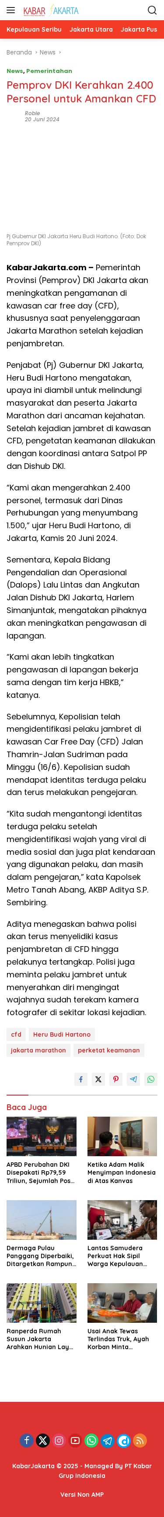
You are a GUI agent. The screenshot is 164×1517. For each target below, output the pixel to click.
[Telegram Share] (133, 1079)
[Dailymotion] (124, 1441)
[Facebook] (27, 1441)
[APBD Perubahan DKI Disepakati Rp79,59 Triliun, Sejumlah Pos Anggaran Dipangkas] (42, 1136)
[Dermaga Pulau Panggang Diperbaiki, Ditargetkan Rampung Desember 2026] (42, 1220)
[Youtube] (75, 1441)
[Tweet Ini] (98, 1079)
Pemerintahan (49, 71)
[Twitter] (43, 1441)
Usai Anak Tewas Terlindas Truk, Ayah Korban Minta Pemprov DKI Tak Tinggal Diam (118, 1339)
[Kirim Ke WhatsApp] (150, 1079)
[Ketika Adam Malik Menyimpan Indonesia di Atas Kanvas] (122, 1136)
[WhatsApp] (91, 1441)
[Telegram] (108, 1441)
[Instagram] (59, 1441)
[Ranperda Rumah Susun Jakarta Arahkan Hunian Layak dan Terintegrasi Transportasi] (42, 1303)
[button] (12, 10)
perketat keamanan (109, 1050)
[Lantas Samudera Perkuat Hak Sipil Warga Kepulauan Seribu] (122, 1220)
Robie (32, 113)
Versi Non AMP (82, 1495)
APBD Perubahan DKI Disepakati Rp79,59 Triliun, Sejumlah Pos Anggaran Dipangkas (39, 1173)
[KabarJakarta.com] (65, 10)
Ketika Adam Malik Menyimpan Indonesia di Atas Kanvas (121, 1172)
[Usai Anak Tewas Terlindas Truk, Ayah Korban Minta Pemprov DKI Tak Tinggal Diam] (122, 1303)
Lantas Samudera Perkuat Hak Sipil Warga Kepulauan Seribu (115, 1256)
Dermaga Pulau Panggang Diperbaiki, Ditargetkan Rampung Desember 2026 (42, 1256)
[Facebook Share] (80, 1079)
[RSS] (140, 1441)
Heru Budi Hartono (62, 1034)
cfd (16, 1034)
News (15, 71)
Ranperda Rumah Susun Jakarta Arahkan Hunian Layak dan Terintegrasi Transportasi (42, 1339)
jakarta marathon (38, 1050)
